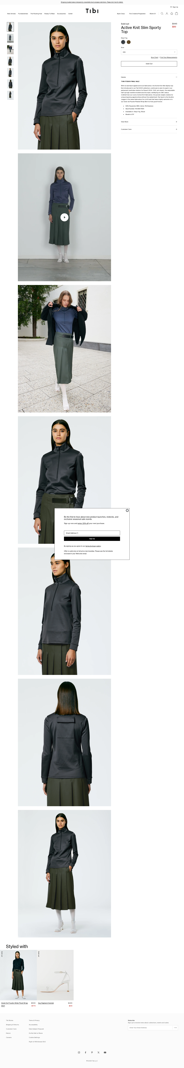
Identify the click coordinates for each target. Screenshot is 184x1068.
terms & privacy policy (93, 546)
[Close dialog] (127, 510)
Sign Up (92, 539)
